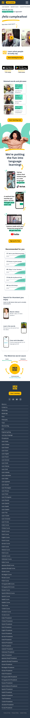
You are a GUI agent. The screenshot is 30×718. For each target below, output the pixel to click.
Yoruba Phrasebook (7, 708)
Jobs (3, 429)
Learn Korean (5, 484)
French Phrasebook (7, 633)
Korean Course (6, 571)
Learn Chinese (5, 444)
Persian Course (6, 577)
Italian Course (5, 562)
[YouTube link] (17, 399)
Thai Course (5, 605)
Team (3, 423)
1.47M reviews (21, 72)
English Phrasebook (7, 630)
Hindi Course (5, 553)
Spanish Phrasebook (7, 689)
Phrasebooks (5, 438)
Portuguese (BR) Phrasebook (9, 677)
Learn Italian (5, 478)
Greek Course (5, 546)
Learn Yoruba (5, 522)
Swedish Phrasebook (7, 695)
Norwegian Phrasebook (8, 667)
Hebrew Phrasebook (7, 642)
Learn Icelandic (5, 472)
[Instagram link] (20, 399)
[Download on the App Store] (8, 68)
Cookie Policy (23, 713)
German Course (6, 543)
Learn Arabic (5, 441)
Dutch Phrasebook (7, 627)
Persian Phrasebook (7, 670)
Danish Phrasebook (7, 624)
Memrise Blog (5, 426)
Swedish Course (6, 602)
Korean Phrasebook (7, 664)
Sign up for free (15, 241)
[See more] (27, 2)
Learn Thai (4, 512)
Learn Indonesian (6, 475)
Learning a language (7, 435)
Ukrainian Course (6, 611)
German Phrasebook (7, 636)
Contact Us (4, 407)
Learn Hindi (5, 469)
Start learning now (15, 120)
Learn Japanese (6, 481)
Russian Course (6, 590)
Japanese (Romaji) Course (8, 568)
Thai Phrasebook (6, 698)
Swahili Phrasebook (7, 692)
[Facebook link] (9, 399)
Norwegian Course (7, 574)
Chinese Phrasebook (7, 621)
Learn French (5, 457)
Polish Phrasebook (7, 673)
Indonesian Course (7, 559)
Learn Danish (5, 447)
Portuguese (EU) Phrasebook (9, 680)
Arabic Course (5, 525)
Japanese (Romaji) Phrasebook (10, 661)
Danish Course (5, 531)
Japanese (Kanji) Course (8, 565)
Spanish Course (14, 6)
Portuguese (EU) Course (8, 587)
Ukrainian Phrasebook (8, 704)
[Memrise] (3, 2)
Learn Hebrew (5, 466)
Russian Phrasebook (7, 683)
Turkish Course (6, 608)
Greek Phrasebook (7, 639)
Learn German (5, 460)
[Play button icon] (11, 38)
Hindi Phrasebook (6, 646)
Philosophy (5, 419)
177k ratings (8, 72)
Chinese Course (6, 528)
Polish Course (5, 581)
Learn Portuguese (6, 497)
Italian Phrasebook (7, 655)
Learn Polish (5, 494)
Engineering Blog (6, 432)
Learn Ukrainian (6, 519)
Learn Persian (5, 491)
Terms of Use (6, 713)
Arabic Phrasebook (7, 618)
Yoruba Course (6, 615)
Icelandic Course (6, 556)
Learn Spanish (5, 6)
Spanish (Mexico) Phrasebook (9, 686)
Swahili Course (5, 599)
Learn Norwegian (6, 488)
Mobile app (5, 413)
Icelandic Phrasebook (7, 649)
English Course (6, 537)
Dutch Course (5, 534)
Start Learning (10, 2)
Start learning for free (15, 57)
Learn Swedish (5, 509)
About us (4, 404)
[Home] (5, 52)
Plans (3, 416)
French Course (5, 540)
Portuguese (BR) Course (8, 584)
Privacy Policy (15, 713)
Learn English (5, 454)
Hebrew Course (6, 550)
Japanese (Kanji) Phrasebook (9, 658)
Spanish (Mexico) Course (8, 593)
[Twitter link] (13, 399)
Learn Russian (5, 500)
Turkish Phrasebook (7, 701)
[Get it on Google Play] (21, 68)
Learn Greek (5, 463)
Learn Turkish (5, 515)
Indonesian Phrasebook (8, 652)
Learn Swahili (5, 506)
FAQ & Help (5, 410)
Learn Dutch (5, 450)
